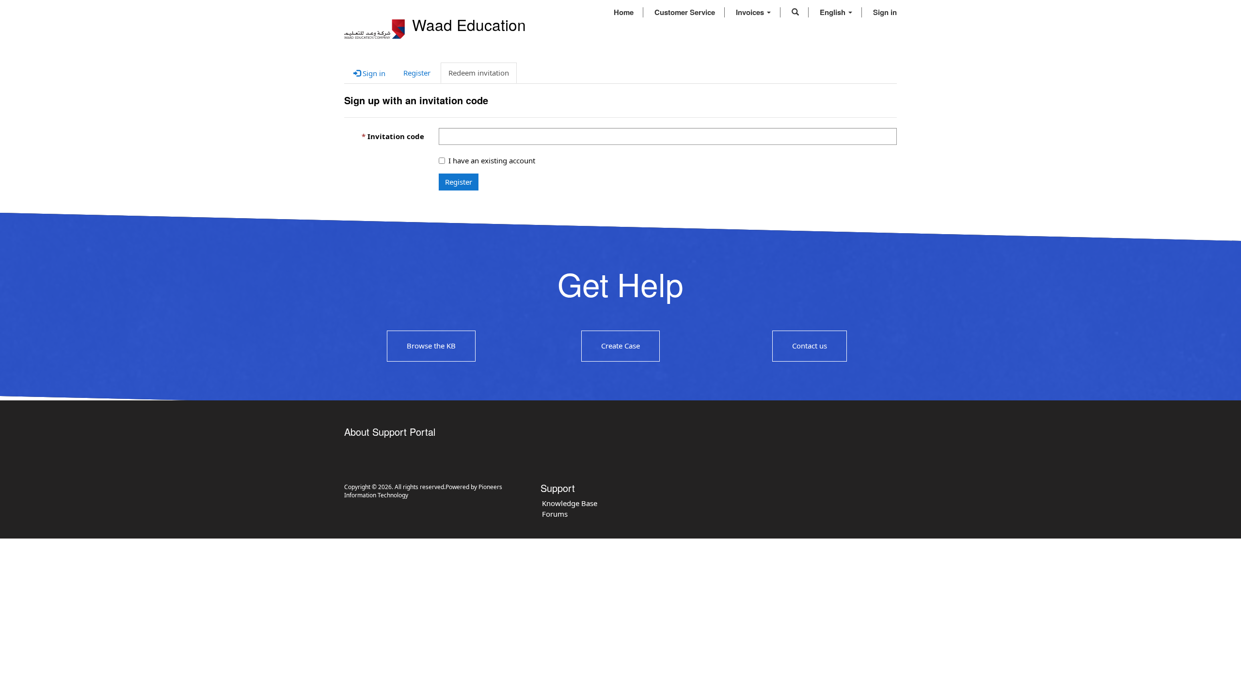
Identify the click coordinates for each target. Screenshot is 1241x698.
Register (458, 182)
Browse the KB (431, 345)
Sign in (885, 12)
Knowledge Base (569, 503)
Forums (555, 514)
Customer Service (684, 12)
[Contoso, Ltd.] (374, 29)
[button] (795, 12)
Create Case (620, 345)
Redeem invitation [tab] (478, 73)
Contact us (809, 345)
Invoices (751, 12)
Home (624, 12)
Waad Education (469, 24)
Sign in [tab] (373, 73)
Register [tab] (416, 73)
